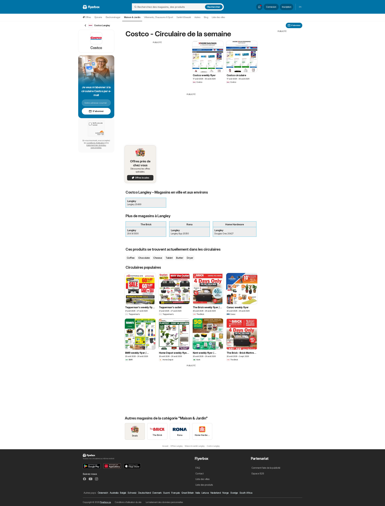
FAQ (197, 467)
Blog (206, 17)
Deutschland (144, 492)
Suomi (166, 492)
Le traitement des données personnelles (164, 502)
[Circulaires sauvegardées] (259, 7)
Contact (199, 473)
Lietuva (205, 492)
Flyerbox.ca (105, 502)
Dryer (190, 257)
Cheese (157, 257)
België (123, 492)
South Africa (245, 492)
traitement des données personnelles (96, 146)
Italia (197, 492)
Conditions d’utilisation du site (128, 502)
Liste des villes (218, 17)
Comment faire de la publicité (265, 467)
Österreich (103, 492)
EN (300, 7)
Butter (179, 257)
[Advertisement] (157, 65)
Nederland (215, 492)
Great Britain (187, 492)
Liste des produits (204, 484)
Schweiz (132, 492)
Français (175, 492)
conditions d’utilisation (96, 143)
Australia (114, 492)
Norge (225, 492)
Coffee (131, 257)
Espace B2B (257, 473)
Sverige (234, 492)
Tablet (169, 257)
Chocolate (144, 257)
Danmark (157, 492)
